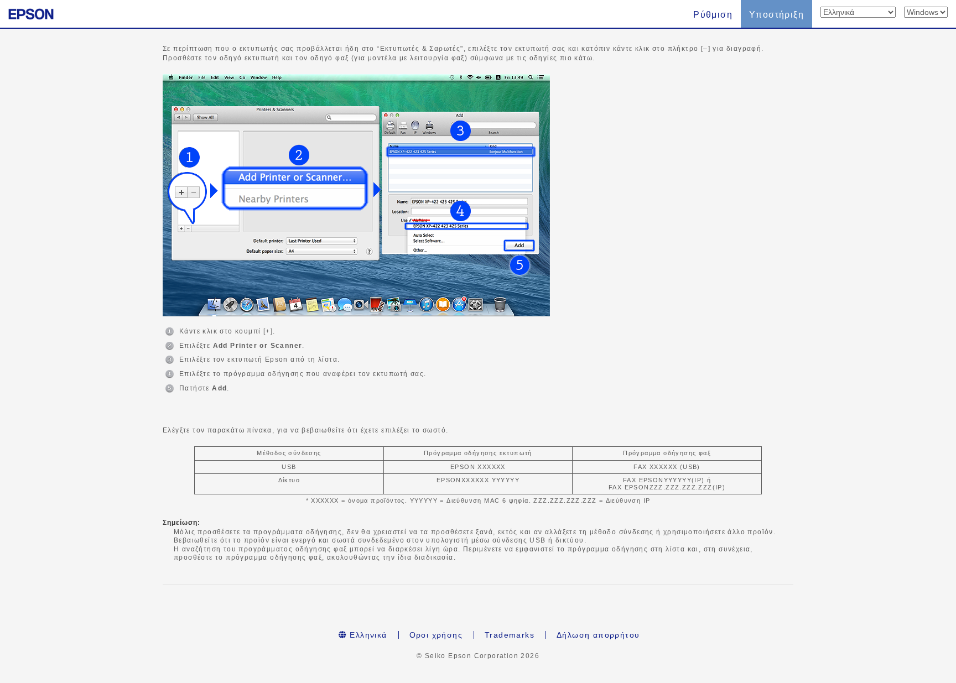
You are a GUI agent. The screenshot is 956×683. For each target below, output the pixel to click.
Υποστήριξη (776, 14)
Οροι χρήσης (436, 634)
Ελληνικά (367, 634)
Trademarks (509, 634)
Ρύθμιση (712, 14)
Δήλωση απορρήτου (598, 634)
